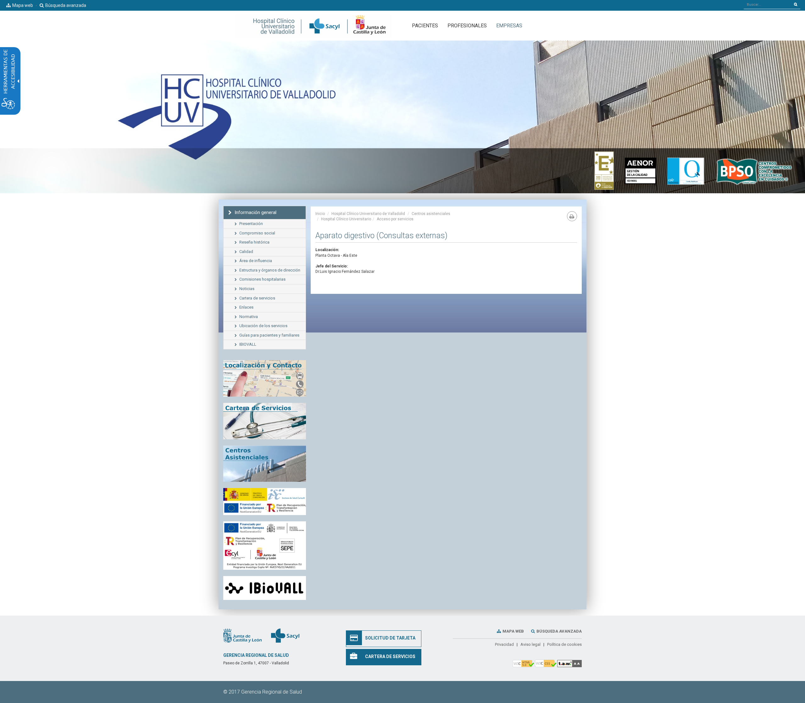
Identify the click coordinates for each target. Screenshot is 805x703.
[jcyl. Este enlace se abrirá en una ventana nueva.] (242, 635)
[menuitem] (509, 26)
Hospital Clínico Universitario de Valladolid (368, 213)
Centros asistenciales (431, 213)
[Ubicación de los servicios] (264, 464)
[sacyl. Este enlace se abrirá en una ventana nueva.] (285, 635)
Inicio (320, 213)
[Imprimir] (572, 216)
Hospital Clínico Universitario (346, 219)
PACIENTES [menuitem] (425, 26)
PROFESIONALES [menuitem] (467, 26)
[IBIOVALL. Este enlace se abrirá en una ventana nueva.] (264, 588)
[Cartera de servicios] (264, 421)
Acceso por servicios (395, 219)
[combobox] (767, 4)
